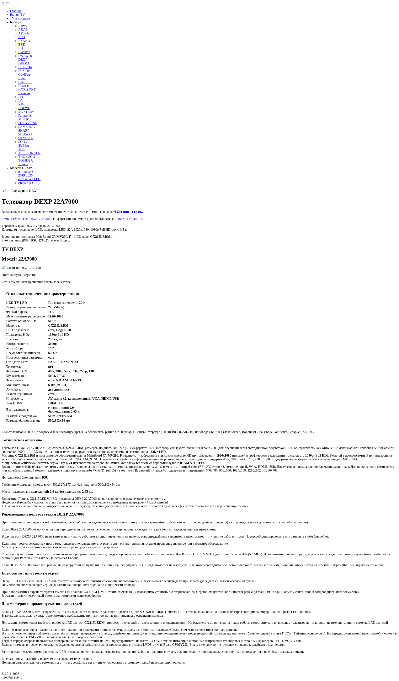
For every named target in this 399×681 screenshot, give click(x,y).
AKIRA (23, 33)
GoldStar (24, 74)
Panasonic (25, 115)
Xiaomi (23, 164)
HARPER (25, 82)
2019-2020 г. (26, 175)
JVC (21, 97)
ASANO (24, 41)
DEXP (22, 59)
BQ (20, 48)
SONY (23, 141)
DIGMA (24, 63)
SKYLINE (25, 138)
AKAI (22, 29)
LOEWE (24, 108)
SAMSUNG (26, 127)
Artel (21, 37)
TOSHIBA (25, 160)
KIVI (21, 104)
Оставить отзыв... (130, 211)
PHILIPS (24, 119)
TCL (21, 149)
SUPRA (23, 145)
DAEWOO (25, 56)
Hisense (23, 85)
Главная (15, 11)
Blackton (24, 52)
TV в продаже (20, 18)
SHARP (23, 130)
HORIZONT (27, 89)
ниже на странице (129, 218)
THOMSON (26, 156)
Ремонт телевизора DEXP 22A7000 (26, 218)
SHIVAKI (25, 134)
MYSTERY (26, 112)
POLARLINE (27, 123)
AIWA (22, 26)
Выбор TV (17, 14)
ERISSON (25, 67)
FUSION (24, 70)
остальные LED (29, 179)
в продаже (25, 171)
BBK (21, 44)
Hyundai (24, 93)
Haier (22, 78)
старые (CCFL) (28, 183)
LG (20, 100)
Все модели (24, 190)
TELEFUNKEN (29, 153)
